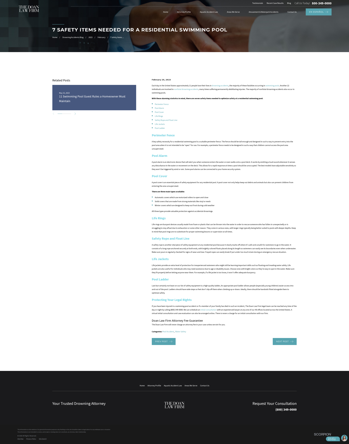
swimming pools (272, 85)
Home (142, 385)
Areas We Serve (191, 385)
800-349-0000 (322, 3)
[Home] (29, 8)
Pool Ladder (160, 128)
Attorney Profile (154, 385)
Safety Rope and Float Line (166, 120)
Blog (289, 3)
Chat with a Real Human (332, 438)
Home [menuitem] (165, 12)
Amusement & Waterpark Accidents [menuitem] (263, 12)
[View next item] (75, 114)
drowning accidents (220, 85)
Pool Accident (168, 331)
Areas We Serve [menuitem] (233, 12)
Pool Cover (159, 112)
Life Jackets (160, 124)
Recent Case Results (275, 3)
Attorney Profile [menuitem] (184, 12)
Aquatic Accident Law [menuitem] (209, 12)
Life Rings (159, 116)
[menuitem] (20, 438)
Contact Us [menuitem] (292, 12)
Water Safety (180, 331)
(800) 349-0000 (177, 309)
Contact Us (204, 385)
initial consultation (208, 309)
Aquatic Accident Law (173, 385)
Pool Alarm (159, 108)
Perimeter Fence (162, 104)
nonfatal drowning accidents (186, 89)
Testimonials (257, 3)
